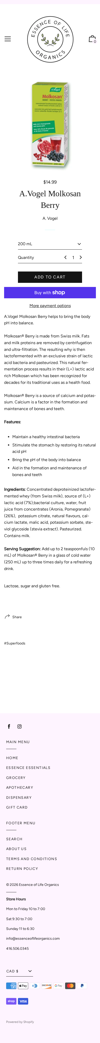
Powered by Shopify (20, 1022)
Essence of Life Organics (39, 885)
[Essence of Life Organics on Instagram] (19, 727)
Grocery (16, 778)
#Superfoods (14, 643)
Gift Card (17, 807)
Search (14, 839)
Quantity (26, 257)
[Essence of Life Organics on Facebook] (9, 727)
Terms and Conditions (31, 859)
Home (12, 758)
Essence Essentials (28, 768)
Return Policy (22, 869)
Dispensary (19, 797)
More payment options (50, 305)
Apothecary (19, 787)
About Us (16, 849)
